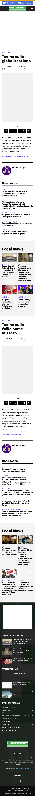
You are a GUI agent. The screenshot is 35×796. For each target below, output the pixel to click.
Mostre (4, 200)
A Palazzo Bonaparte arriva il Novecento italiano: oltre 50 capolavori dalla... (22, 651)
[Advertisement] (17, 29)
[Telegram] (24, 131)
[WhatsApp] (15, 131)
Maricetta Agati (24, 67)
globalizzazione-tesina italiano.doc (16, 157)
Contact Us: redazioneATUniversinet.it (17, 790)
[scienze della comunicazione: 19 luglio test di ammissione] (7, 694)
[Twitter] (11, 131)
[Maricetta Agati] (6, 170)
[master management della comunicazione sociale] (7, 685)
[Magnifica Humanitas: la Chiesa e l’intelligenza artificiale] (9, 289)
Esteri (3, 189)
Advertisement (27, 788)
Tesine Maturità (7, 52)
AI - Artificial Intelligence (9, 212)
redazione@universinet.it (21, 768)
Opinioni (4, 229)
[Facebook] (6, 131)
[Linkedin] (20, 131)
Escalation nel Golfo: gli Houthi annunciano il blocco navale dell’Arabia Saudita (14, 194)
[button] (3, 8)
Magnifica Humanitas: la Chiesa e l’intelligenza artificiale (7, 304)
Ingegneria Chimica (19, 673)
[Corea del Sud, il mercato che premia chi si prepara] (25, 289)
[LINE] (29, 131)
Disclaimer (5, 788)
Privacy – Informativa (15, 788)
